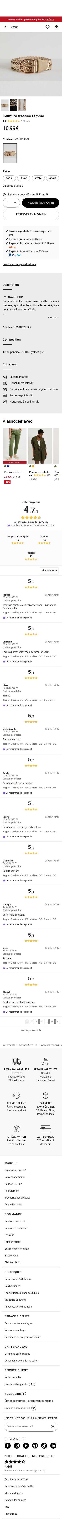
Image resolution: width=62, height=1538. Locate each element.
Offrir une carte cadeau (17, 1353)
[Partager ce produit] (56, 27)
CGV (7, 1507)
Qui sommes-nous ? (15, 1170)
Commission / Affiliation (18, 1279)
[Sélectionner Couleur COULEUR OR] (10, 153)
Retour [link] (14, 27)
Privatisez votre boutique (18, 1306)
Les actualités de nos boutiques (22, 1293)
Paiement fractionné (16, 1228)
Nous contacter (13, 1377)
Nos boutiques (12, 1286)
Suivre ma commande (17, 1248)
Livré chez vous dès (27, 194)
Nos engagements (15, 1177)
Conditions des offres (16, 1479)
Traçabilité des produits (17, 1197)
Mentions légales (14, 1493)
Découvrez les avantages (18, 1323)
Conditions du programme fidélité (23, 1337)
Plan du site (11, 1513)
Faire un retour (12, 1241)
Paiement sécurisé (15, 1221)
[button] (17, 597)
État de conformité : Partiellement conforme (29, 1400)
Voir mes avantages (15, 1330)
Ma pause (15, 1299)
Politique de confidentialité (19, 1486)
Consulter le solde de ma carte (21, 1360)
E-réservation (12, 1255)
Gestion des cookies (15, 1500)
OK (52, 1426)
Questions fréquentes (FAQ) (20, 1384)
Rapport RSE (11, 1184)
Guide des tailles (13, 1204)
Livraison (9, 1235)
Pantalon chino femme (16, 472)
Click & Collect (12, 1262)
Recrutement (12, 1190)
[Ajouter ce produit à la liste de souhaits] (47, 27)
